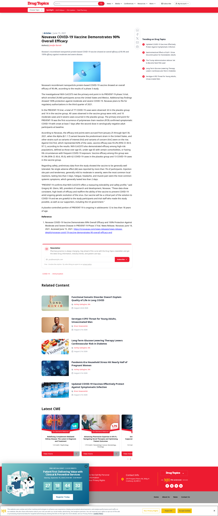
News (175, 497)
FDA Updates (71, 10)
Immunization (57, 274)
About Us (166, 497)
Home (156, 497)
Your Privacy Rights (97, 480)
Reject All (168, 511)
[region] (109, 511)
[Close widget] (86, 466)
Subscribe (121, 259)
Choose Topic (35, 10)
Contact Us (185, 497)
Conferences (129, 4)
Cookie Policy (98, 514)
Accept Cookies (184, 511)
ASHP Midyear (60, 10)
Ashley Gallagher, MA (82, 304)
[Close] (214, 510)
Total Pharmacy (82, 10)
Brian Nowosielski (81, 326)
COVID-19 (46, 274)
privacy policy (87, 264)
